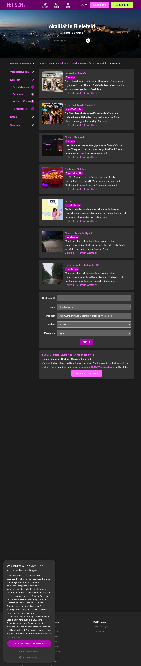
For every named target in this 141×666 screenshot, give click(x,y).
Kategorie (49, 333)
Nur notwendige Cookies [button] (29, 651)
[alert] (29, 611)
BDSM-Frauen (49, 366)
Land (52, 307)
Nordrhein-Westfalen (86, 93)
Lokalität (15, 79)
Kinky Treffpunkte (22, 101)
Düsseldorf (56, 646)
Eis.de (68, 201)
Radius (51, 324)
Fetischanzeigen (100, 626)
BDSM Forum (99, 622)
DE (82, 4)
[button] (29, 657)
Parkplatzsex (20, 108)
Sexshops (18, 94)
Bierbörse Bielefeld (75, 169)
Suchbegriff (48, 298)
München (55, 636)
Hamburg (55, 631)
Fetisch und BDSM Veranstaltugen (96, 366)
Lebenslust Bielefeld (76, 73)
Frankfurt (55, 641)
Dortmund (56, 651)
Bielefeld (69, 93)
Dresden (55, 661)
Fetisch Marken (21, 87)
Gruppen (15, 125)
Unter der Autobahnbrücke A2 (82, 265)
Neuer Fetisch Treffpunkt (79, 233)
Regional (55, 622)
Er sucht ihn (98, 631)
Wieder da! (99, 4)
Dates (13, 116)
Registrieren (122, 4)
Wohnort (50, 315)
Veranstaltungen (19, 71)
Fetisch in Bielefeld (20, 63)
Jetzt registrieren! (86, 373)
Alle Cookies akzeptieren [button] (29, 643)
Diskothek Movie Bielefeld (80, 105)
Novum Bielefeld (74, 137)
